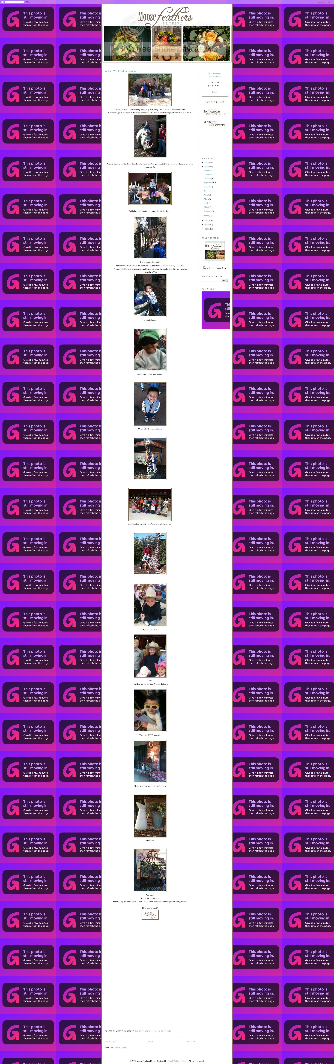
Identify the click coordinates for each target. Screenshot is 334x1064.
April (206, 203)
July (206, 190)
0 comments (165, 1031)
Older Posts (190, 1041)
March (207, 207)
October (207, 178)
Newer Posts (110, 1041)
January (207, 215)
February (208, 211)
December (208, 170)
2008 (207, 228)
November (208, 174)
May (206, 198)
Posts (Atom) (121, 1047)
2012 (207, 162)
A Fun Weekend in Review (120, 71)
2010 (207, 220)
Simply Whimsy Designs (178, 1061)
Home (150, 1041)
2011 (207, 166)
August (207, 186)
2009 (207, 224)
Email (214, 91)
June (206, 194)
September (208, 182)
